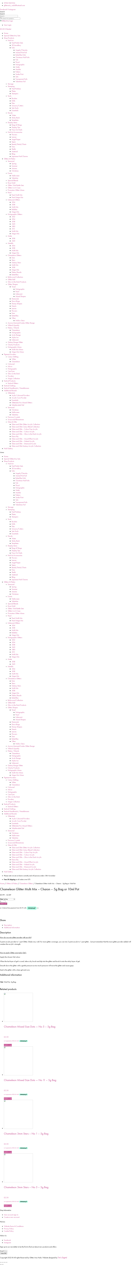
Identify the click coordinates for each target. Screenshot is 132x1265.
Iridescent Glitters (14, 200)
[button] (66, 452)
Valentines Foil (20, 81)
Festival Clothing (9, 385)
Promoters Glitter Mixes (16, 190)
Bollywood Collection (15, 277)
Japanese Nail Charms (20, 156)
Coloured (11, 364)
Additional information (12, 927)
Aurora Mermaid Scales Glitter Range (21, 323)
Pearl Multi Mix (17, 195)
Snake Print (19, 74)
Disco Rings (16, 301)
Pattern (17, 72)
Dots (13, 258)
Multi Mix (15, 207)
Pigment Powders (10, 354)
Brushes (14, 98)
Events (10, 173)
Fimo (13, 146)
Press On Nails (17, 130)
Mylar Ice (15, 337)
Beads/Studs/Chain (19, 144)
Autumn (14, 168)
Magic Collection (14, 378)
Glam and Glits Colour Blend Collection (26, 427)
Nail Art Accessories (15, 132)
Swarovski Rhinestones (16, 419)
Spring (14, 163)
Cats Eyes (11, 371)
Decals (10, 113)
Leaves (14, 137)
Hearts (14, 306)
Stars (13, 260)
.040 (13, 224)
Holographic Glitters (15, 214)
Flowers (14, 134)
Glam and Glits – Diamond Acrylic (24, 443)
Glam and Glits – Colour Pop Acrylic (25, 429)
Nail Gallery (8, 448)
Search (2, 12)
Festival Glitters (13, 383)
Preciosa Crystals (14, 417)
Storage (10, 84)
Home (6, 33)
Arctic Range (16, 335)
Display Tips (16, 127)
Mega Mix (15, 212)
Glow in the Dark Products (17, 282)
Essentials (15, 110)
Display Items (12, 122)
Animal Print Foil (21, 52)
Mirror (10, 366)
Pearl (9, 192)
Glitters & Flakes (9, 159)
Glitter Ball (11, 279)
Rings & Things (17, 125)
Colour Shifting (13, 357)
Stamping (11, 86)
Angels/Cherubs (21, 50)
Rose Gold (11, 183)
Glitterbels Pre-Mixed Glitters (22, 402)
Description (8, 925)
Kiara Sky (15, 436)
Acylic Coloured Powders (21, 395)
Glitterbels (11, 393)
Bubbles (14, 209)
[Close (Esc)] (1, 1262)
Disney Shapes (17, 303)
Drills (13, 101)
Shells (14, 149)
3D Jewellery (16, 45)
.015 (13, 229)
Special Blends (13, 180)
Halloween (15, 175)
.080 (13, 226)
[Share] (2, 1262)
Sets (16, 76)
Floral (17, 62)
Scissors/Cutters (17, 105)
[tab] (68, 925)
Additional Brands (10, 390)
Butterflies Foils (20, 55)
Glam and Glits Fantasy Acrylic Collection (26, 446)
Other (14, 318)
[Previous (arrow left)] (1, 1264)
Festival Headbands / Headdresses (16, 388)
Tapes (14, 142)
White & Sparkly (13, 325)
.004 (13, 202)
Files (13, 103)
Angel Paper (16, 139)
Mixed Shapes (20, 296)
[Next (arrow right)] (2, 1264)
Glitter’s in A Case (14, 187)
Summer (14, 166)
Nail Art (10, 40)
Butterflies (15, 274)
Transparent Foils (21, 79)
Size (1, 899)
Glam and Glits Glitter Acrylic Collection (26, 424)
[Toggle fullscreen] (4, 1262)
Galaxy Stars (16, 262)
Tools (9, 96)
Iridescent (18, 294)
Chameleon (16, 330)
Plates (14, 91)
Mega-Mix (15, 233)
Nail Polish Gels (17, 43)
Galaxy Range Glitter (15, 342)
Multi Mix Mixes (17, 349)
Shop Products (9, 38)
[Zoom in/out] (6, 1262)
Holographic (20, 64)
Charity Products (14, 344)
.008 (13, 204)
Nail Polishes (16, 89)
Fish (16, 60)
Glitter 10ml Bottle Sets (16, 185)
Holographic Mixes (15, 347)
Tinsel (14, 286)
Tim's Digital (62, 1257)
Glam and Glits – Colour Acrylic (23, 431)
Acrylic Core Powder (19, 398)
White (14, 359)
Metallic (10, 243)
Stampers (15, 93)
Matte (17, 67)
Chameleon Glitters (14, 255)
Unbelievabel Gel (18, 405)
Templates (15, 120)
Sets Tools (15, 108)
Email (2, 1251)
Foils (13, 47)
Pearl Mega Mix (17, 197)
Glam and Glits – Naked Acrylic (23, 441)
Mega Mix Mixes (18, 352)
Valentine (15, 178)
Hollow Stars (20, 320)
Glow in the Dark (14, 373)
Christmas (15, 171)
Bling (13, 154)
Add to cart (3, 903)
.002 (13, 216)
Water (14, 115)
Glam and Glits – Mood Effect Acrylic (25, 439)
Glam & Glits (12, 422)
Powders (11, 376)
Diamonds (15, 299)
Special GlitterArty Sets (12, 35)
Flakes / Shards (13, 328)
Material (15, 151)
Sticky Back (16, 117)
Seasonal (11, 161)
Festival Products (9, 381)
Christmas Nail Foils (22, 57)
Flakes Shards (16, 272)
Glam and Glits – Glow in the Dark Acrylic (27, 434)
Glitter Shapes (13, 284)
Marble (18, 69)
